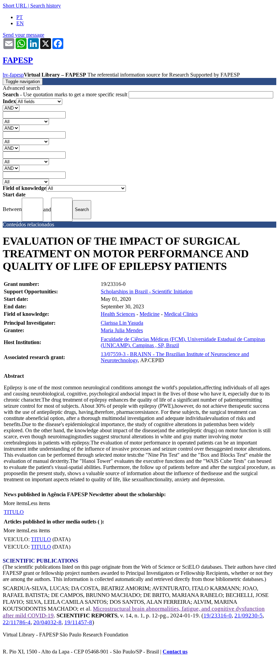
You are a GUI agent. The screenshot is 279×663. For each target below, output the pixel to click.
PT (19, 17)
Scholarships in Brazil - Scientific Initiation (147, 291)
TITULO (14, 512)
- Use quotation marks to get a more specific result (66, 94)
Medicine (150, 314)
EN (20, 23)
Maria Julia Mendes (122, 330)
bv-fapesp (13, 75)
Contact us (175, 651)
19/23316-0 (217, 615)
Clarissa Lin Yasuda (122, 323)
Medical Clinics (181, 314)
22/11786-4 (17, 622)
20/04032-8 (47, 622)
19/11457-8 (78, 622)
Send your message (23, 35)
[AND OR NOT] (11, 108)
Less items (39, 503)
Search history (45, 6)
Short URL (15, 6)
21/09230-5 (248, 615)
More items (15, 503)
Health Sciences (118, 314)
